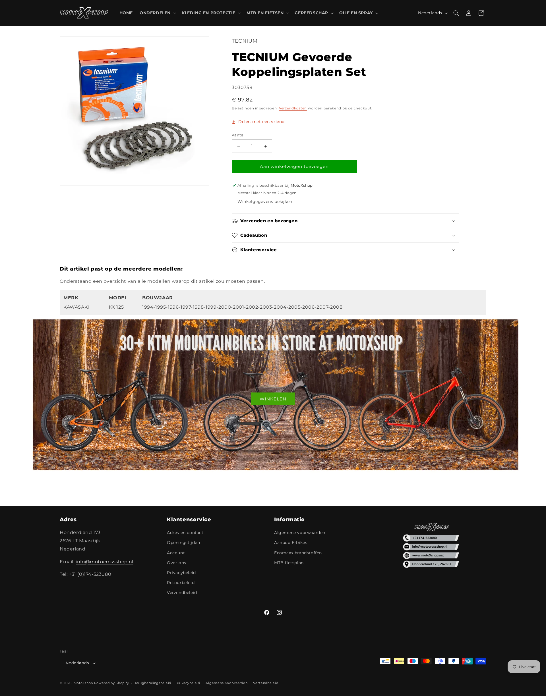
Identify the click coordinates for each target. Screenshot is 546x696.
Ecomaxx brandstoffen (298, 552)
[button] (157, 13)
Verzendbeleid (182, 592)
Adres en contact (185, 532)
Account (176, 552)
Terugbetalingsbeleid (153, 683)
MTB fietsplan (289, 562)
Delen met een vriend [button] (261, 121)
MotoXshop (83, 683)
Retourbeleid (181, 582)
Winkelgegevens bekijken (264, 201)
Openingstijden (183, 542)
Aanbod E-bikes (290, 542)
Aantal (238, 135)
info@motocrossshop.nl (104, 561)
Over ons (176, 562)
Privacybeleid (181, 572)
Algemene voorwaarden (299, 532)
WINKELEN (273, 399)
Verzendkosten (293, 108)
